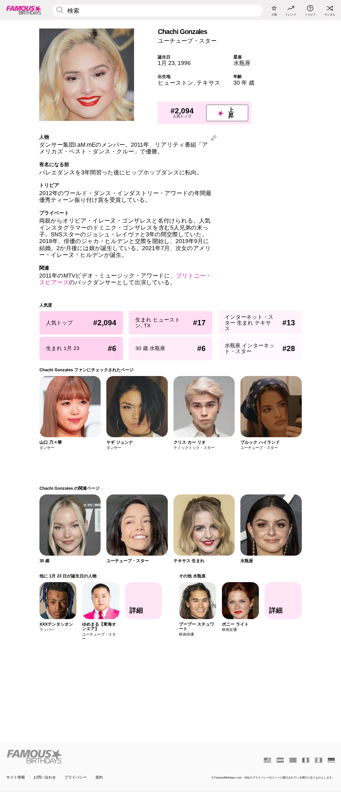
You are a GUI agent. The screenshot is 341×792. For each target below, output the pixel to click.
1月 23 (166, 63)
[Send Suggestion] (213, 138)
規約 (99, 777)
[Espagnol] (280, 760)
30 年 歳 (243, 82)
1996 (184, 63)
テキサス (208, 82)
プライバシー (75, 777)
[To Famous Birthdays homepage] (24, 9)
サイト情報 (15, 777)
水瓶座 (242, 63)
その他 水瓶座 (192, 575)
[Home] (87, 756)
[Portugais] (292, 760)
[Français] (305, 760)
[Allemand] (331, 760)
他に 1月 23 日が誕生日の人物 (67, 575)
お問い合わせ (44, 777)
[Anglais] (267, 760)
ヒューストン (175, 82)
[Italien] (318, 760)
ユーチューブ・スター (187, 40)
